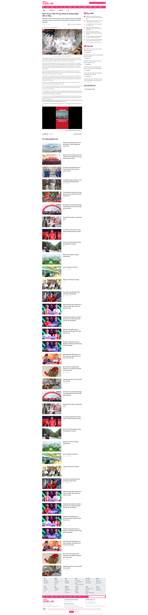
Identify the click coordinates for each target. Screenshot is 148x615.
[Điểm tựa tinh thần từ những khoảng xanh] (51, 259)
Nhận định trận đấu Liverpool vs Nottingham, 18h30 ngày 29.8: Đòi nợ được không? (94, 28)
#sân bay (67, 383)
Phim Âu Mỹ (88, 581)
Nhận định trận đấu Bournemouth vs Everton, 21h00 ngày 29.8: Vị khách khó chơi (94, 17)
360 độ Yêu (67, 583)
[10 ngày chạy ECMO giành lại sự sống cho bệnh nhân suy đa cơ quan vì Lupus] (51, 172)
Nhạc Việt (98, 580)
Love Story (67, 581)
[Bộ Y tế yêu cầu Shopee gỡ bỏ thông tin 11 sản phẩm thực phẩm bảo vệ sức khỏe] (51, 371)
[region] (62, 118)
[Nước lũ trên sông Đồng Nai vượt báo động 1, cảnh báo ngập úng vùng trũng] (51, 147)
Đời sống (77, 588)
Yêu (57, 7)
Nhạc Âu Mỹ (98, 583)
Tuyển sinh (77, 580)
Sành (95, 7)
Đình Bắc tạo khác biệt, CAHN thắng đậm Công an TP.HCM (93, 55)
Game (100, 7)
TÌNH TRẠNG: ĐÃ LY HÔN (90, 89)
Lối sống (56, 580)
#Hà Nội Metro (68, 269)
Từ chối (76, 611)
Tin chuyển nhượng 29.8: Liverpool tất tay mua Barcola (94, 25)
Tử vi (66, 591)
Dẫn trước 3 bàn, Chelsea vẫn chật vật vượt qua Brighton (93, 49)
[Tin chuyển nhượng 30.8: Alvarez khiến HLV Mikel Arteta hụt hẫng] (51, 234)
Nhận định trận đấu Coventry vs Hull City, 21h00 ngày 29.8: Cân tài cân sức (94, 21)
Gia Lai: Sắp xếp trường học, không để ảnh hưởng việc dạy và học (93, 73)
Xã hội (76, 591)
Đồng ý (71, 611)
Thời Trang (56, 588)
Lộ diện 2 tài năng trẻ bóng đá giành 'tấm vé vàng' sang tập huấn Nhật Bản (93, 67)
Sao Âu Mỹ (46, 583)
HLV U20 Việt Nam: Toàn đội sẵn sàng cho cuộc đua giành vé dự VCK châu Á (93, 79)
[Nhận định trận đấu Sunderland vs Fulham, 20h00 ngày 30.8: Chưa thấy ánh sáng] (51, 309)
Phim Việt (87, 580)
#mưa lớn (67, 183)
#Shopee (67, 372)
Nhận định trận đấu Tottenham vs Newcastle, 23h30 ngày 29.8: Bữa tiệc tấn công (94, 33)
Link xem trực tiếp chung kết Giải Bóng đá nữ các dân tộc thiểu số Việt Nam (94, 40)
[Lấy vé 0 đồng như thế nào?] (51, 271)
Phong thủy (67, 592)
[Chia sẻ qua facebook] (50, 134)
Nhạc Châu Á (98, 581)
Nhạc (75, 7)
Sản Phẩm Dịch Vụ (89, 588)
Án (68, 10)
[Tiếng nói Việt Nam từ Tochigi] (51, 284)
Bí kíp (76, 583)
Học (61, 7)
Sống (52, 7)
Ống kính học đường (79, 584)
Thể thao (77, 592)
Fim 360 (70, 7)
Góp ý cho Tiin (78, 134)
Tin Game (98, 588)
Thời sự (61, 10)
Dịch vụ (87, 591)
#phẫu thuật (68, 295)
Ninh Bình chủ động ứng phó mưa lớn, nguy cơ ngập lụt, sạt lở (92, 61)
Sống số (87, 590)
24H (65, 7)
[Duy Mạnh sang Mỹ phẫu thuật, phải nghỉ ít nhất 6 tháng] (51, 296)
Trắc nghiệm (67, 590)
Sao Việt (45, 580)
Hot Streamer (98, 590)
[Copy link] (52, 134)
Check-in (56, 583)
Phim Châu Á (88, 583)
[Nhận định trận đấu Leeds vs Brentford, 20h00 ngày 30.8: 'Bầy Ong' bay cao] (51, 334)
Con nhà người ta (78, 581)
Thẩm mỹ (56, 590)
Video (90, 7)
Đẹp (80, 7)
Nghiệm (85, 7)
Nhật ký (66, 580)
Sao (48, 7)
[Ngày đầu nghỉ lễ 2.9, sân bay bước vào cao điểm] (51, 384)
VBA (55, 584)
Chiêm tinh (67, 588)
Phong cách (56, 581)
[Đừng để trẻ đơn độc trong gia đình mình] (51, 222)
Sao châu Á (46, 581)
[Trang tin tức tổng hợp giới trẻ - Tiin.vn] (48, 2)
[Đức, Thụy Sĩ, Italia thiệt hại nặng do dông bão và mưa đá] (51, 246)
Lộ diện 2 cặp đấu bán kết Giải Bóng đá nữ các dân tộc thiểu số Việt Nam (94, 37)
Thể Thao (52, 10)
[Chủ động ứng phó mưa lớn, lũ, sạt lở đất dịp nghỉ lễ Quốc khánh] (51, 184)
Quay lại (46, 134)
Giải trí (76, 590)
